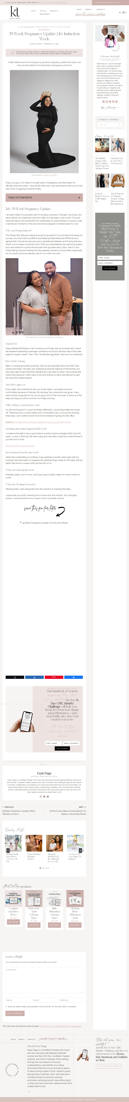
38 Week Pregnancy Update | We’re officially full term (18, 810)
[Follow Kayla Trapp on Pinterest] (47, 797)
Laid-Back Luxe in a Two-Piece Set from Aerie (117, 161)
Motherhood (44, 30)
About (21, 1039)
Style (113, 155)
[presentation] (13, 843)
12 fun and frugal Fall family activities (33, 856)
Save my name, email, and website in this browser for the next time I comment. (42, 1007)
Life (112, 191)
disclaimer (79, 1099)
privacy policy (67, 1099)
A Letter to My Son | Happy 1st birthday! (75, 856)
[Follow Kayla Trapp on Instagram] (40, 797)
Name (9, 1000)
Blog (13, 1039)
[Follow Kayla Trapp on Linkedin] (44, 797)
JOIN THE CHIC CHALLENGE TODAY (53, 2)
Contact (100, 9)
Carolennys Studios (50, 175)
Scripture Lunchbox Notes (13, 911)
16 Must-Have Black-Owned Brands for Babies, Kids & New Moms (68, 810)
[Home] (18, 27)
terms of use (90, 1099)
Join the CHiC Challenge (53, 1039)
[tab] (40, 868)
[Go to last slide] (8, 850)
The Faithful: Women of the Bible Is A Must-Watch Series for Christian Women (102, 164)
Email (36, 1000)
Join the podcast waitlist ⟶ (108, 2)
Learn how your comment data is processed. (60, 1026)
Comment (11, 970)
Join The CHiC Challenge (91, 14)
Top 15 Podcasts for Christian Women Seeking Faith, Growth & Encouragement (117, 199)
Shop (79, 9)
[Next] (80, 850)
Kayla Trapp (37, 44)
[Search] (119, 125)
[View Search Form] (120, 12)
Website (64, 1000)
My (108, 108)
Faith (97, 155)
